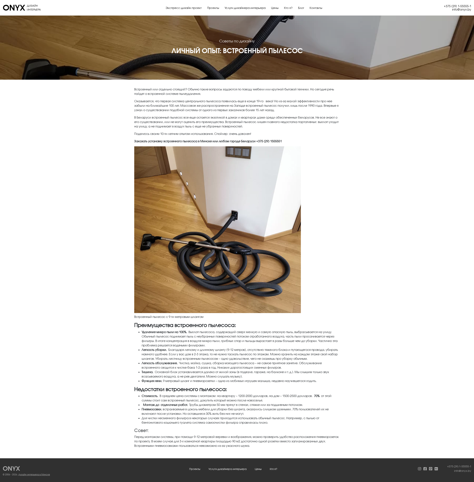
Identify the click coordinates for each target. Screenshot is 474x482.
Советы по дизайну (237, 41)
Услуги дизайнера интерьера (245, 7)
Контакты (316, 7)
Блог (301, 7)
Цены (274, 7)
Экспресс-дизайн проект (184, 7)
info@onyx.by (461, 9)
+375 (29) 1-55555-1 (457, 6)
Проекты (213, 7)
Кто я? (288, 7)
